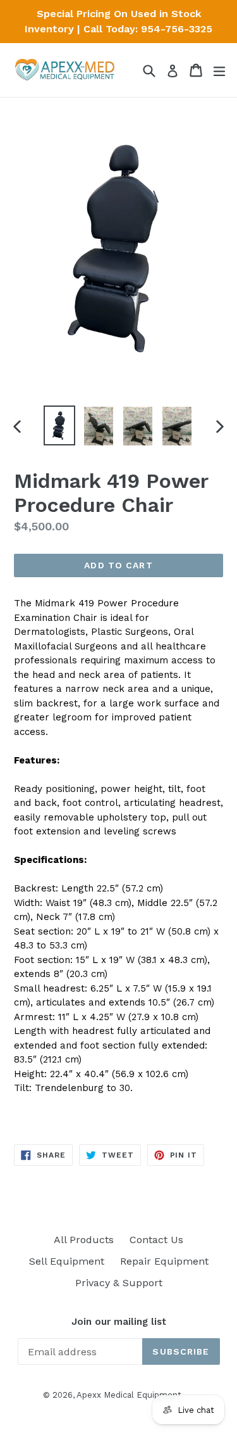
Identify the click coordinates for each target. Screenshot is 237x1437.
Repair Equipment (164, 1261)
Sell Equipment (66, 1261)
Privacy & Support (118, 1283)
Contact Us (156, 1240)
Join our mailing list (118, 1321)
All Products (84, 1240)
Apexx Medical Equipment (128, 1395)
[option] (59, 425)
